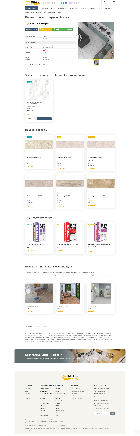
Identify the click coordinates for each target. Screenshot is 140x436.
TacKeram (58, 408)
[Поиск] (108, 3)
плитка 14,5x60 (52, 276)
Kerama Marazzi (45, 415)
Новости (27, 398)
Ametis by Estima (45, 388)
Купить (44, 119)
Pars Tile (57, 398)
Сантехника (62, 8)
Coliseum (42, 398)
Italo (58, 308)
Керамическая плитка (47, 8)
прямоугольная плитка (88, 272)
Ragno (57, 405)
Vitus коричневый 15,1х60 (35, 196)
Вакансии (27, 423)
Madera (90, 308)
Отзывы (61, 421)
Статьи (100, 8)
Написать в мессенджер (102, 397)
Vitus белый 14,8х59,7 (95, 157)
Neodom (57, 396)
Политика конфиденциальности (33, 419)
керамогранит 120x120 (48, 272)
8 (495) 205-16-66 (51, 3)
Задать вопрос (46, 29)
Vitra (56, 415)
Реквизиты (34, 423)
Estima (42, 405)
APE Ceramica (44, 391)
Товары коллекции (31, 29)
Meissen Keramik (60, 393)
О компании (74, 8)
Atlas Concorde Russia (46, 393)
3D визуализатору (95, 358)
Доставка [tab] (44, 326)
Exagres (42, 410)
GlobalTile (43, 413)
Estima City (43, 408)
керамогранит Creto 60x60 (32, 272)
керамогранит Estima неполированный (36, 276)
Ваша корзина (98, 388)
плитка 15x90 (29, 279)
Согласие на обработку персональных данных (54, 419)
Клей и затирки (75, 396)
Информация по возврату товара (49, 421)
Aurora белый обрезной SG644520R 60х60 (35, 103)
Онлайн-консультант (65, 29)
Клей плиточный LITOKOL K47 (68, 244)
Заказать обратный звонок (102, 400)
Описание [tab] (29, 326)
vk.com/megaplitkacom (102, 408)
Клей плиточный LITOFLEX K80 (37, 244)
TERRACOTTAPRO (60, 410)
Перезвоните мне (87, 3)
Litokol (28, 247)
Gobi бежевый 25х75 (34, 157)
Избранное (107, 388)
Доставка (92, 8)
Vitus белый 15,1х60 (64, 157)
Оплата (83, 8)
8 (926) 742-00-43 (73, 3)
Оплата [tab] (37, 326)
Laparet (45, 36)
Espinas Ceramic (45, 403)
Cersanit (42, 396)
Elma (28, 308)
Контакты (108, 8)
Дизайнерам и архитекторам (32, 421)
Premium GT (58, 401)
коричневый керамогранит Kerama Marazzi (70, 276)
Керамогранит (31, 8)
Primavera (58, 403)
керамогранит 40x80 (89, 276)
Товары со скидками (77, 398)
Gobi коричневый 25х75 (96, 196)
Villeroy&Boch (59, 413)
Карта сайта (41, 423)
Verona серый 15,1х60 (64, 196)
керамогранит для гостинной (104, 276)
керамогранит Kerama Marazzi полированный (68, 272)
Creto (42, 401)
